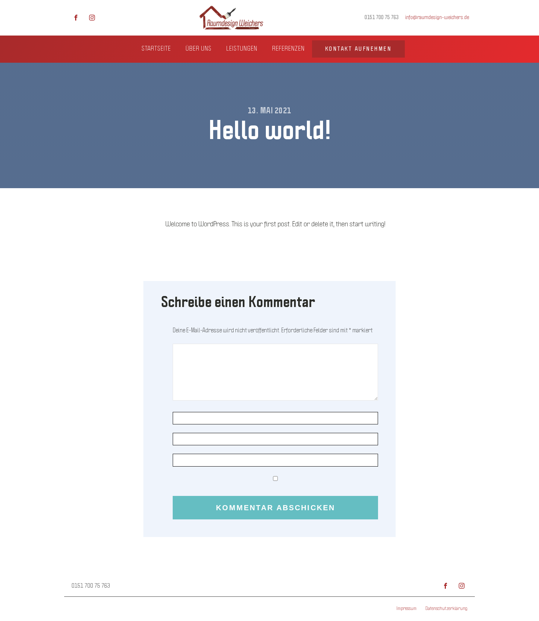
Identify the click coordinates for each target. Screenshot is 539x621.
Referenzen (288, 49)
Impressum (406, 608)
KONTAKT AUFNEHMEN (358, 48)
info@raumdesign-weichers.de (437, 17)
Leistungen (241, 49)
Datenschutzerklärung (446, 608)
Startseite (156, 49)
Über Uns (199, 49)
